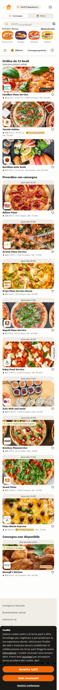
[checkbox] (8, 37)
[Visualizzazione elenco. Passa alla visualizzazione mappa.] (54, 24)
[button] (7, 7)
